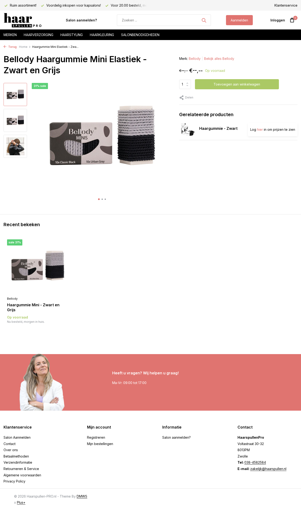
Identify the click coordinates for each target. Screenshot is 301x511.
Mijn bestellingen (100, 444)
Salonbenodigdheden (140, 35)
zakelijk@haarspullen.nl (268, 469)
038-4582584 (255, 462)
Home (23, 47)
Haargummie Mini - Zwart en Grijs (33, 307)
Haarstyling (71, 35)
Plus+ (21, 502)
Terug (12, 47)
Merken (10, 35)
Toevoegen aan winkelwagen (237, 84)
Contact (10, 444)
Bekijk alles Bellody (219, 59)
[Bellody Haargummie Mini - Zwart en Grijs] (37, 266)
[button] (99, 199)
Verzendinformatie (18, 462)
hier (260, 129)
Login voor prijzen (38, 331)
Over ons (11, 450)
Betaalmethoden (16, 456)
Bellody (195, 59)
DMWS (82, 496)
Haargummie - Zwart (218, 128)
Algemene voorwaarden (22, 475)
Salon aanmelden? (81, 20)
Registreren (96, 437)
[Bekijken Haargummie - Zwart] (187, 129)
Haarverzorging (38, 35)
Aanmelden (239, 20)
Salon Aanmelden (17, 437)
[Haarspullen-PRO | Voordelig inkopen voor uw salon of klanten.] (27, 20)
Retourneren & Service (21, 469)
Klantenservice (285, 5)
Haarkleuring (102, 35)
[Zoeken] (203, 20)
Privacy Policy (14, 481)
